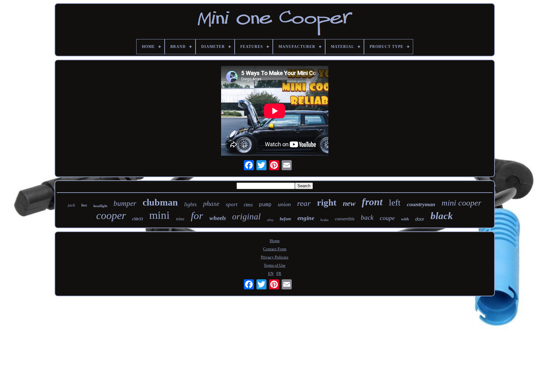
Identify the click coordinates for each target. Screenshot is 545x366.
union (284, 204)
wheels (217, 218)
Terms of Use (274, 265)
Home (275, 240)
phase (211, 203)
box (84, 205)
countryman (421, 204)
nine (180, 218)
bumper (125, 203)
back (367, 217)
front (372, 201)
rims (248, 204)
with (405, 219)
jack (71, 205)
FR (278, 273)
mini (159, 215)
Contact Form (274, 249)
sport (231, 204)
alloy (270, 220)
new (349, 203)
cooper (111, 215)
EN (270, 273)
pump (265, 205)
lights (190, 204)
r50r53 (137, 219)
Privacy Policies (274, 257)
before (285, 219)
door (419, 219)
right (327, 202)
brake (324, 220)
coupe (387, 217)
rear (304, 203)
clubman (160, 202)
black (442, 215)
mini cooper (461, 202)
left (395, 202)
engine (305, 218)
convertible (345, 219)
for (197, 215)
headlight (100, 206)
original (246, 216)
